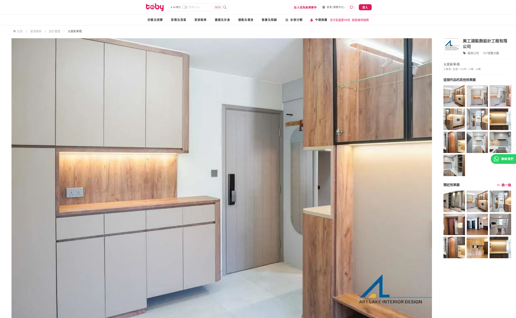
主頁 (20, 31)
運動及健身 (246, 19)
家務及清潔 (178, 19)
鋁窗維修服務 (360, 20)
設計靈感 (54, 31)
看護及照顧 (269, 19)
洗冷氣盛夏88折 (340, 20)
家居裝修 (201, 19)
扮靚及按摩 (155, 19)
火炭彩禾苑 (75, 31)
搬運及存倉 (222, 19)
